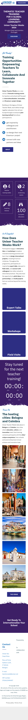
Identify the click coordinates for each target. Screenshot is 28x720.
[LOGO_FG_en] (21, 656)
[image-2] (21, 665)
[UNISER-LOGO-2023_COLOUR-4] (21, 643)
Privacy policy (10, 703)
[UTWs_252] (6, 2)
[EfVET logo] (21, 660)
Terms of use (18, 703)
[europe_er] (21, 669)
